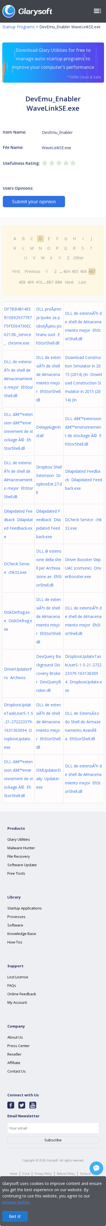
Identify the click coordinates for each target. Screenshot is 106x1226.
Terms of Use (88, 1174)
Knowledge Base (21, 933)
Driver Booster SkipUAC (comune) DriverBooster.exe (83, 568)
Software (15, 925)
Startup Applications (24, 908)
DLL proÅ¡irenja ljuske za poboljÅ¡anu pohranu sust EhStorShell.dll (49, 326)
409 (30, 282)
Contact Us (16, 1071)
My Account (17, 1002)
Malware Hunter (21, 847)
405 (75, 271)
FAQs (11, 985)
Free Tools (16, 873)
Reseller (14, 1054)
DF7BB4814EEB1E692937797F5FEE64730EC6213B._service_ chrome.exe (18, 326)
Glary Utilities (18, 839)
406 (83, 271)
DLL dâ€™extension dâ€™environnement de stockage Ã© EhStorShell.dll (18, 431)
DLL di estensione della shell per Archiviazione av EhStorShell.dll (49, 568)
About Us (15, 1037)
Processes (16, 916)
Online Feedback (21, 993)
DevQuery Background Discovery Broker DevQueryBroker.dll (48, 673)
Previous (32, 271)
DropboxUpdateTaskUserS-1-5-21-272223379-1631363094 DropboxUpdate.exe (83, 673)
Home (13, 1174)
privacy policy (15, 1202)
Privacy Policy (43, 1174)
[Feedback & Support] (96, 1168)
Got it (15, 1216)
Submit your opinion (34, 201)
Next (69, 282)
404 (66, 271)
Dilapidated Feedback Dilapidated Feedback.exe (83, 479)
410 (39, 282)
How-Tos (14, 942)
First (16, 271)
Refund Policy (66, 1174)
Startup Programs (18, 26)
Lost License (17, 976)
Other (78, 257)
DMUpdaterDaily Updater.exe (48, 778)
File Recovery (18, 856)
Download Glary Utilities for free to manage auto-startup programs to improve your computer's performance (56, 63)
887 (50, 282)
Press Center (18, 1045)
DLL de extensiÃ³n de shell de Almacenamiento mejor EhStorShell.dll (18, 378)
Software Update (22, 864)
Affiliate (13, 1062)
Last (82, 282)
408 (22, 282)
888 (58, 282)
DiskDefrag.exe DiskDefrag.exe (18, 620)
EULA (25, 1174)
